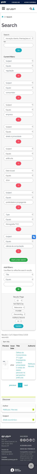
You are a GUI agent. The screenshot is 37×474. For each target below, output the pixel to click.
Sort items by (18, 303)
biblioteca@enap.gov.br (10, 459)
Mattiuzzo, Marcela (10, 409)
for (5, 41)
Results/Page (18, 297)
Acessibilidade (26, 445)
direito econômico (10, 420)
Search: (6, 34)
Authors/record (18, 317)
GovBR (3, 2)
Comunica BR (16, 2)
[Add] (18, 289)
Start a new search (18, 260)
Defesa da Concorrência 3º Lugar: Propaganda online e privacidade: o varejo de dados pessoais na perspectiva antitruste (21, 365)
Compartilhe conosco (27, 452)
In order (18, 310)
